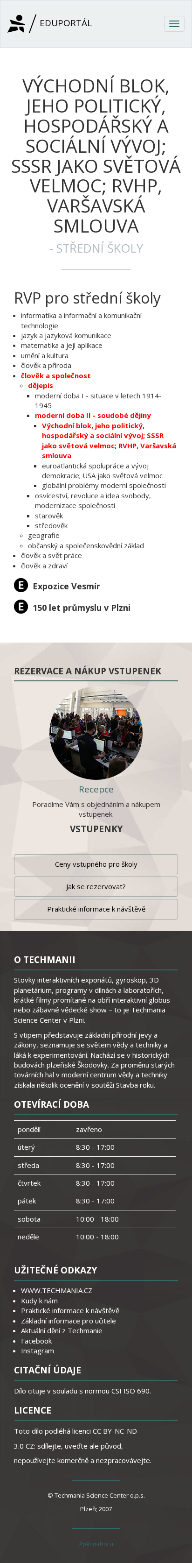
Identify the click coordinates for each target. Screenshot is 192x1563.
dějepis (40, 385)
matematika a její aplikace (62, 345)
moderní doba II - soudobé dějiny (93, 415)
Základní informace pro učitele (68, 1320)
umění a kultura (45, 355)
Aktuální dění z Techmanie (62, 1330)
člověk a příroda (46, 365)
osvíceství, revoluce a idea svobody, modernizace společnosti (93, 500)
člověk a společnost (56, 375)
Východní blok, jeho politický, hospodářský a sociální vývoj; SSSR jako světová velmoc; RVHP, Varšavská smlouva (109, 440)
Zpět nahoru (96, 1544)
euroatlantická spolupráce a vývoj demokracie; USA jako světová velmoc (102, 470)
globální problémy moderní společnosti (104, 485)
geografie (44, 535)
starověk (49, 515)
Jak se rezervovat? (96, 886)
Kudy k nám (39, 1300)
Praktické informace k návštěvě (96, 908)
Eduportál (64, 23)
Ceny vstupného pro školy (96, 864)
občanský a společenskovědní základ (86, 545)
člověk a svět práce (51, 555)
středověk (51, 525)
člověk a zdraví (44, 565)
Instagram (37, 1350)
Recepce (96, 789)
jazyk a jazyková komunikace (66, 335)
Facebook (36, 1340)
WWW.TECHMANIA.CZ (56, 1290)
